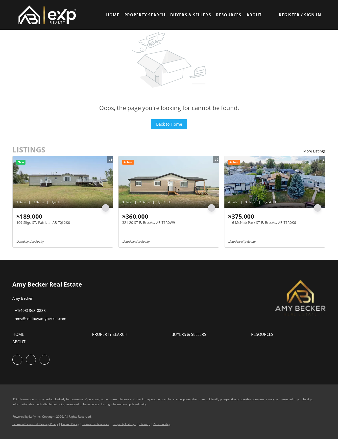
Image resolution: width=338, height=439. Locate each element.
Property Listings (124, 424)
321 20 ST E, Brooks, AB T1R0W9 (148, 222)
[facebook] (17, 360)
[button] (49, 15)
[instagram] (31, 360)
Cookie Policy (70, 424)
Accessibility (161, 424)
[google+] (44, 360)
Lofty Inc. (35, 416)
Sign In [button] (312, 15)
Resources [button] (228, 15)
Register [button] (289, 15)
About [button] (254, 15)
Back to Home (169, 124)
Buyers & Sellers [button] (190, 15)
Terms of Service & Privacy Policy (35, 424)
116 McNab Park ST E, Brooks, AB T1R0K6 (262, 222)
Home (112, 15)
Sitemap (144, 424)
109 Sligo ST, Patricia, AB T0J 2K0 (43, 222)
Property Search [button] (145, 15)
